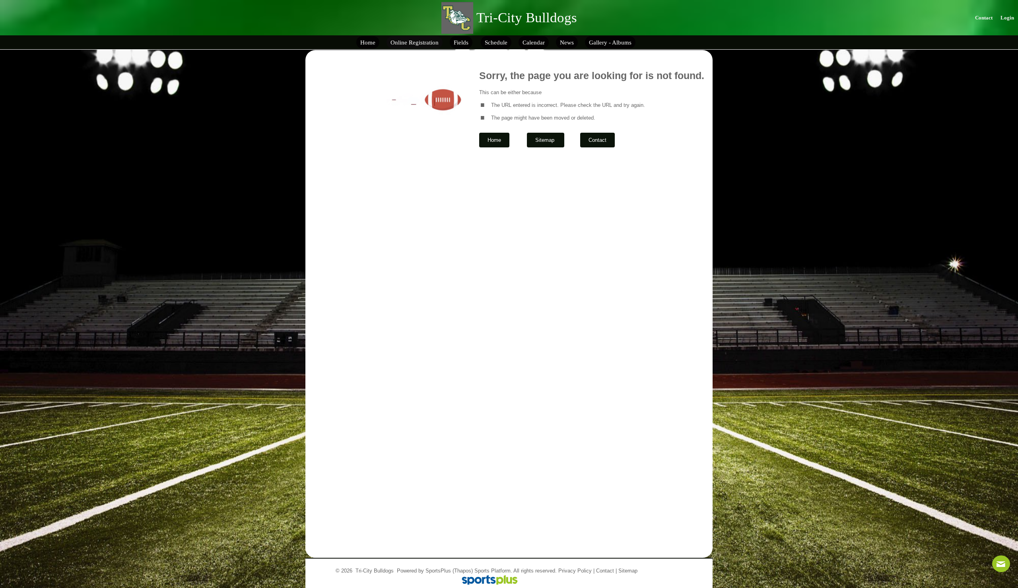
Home (494, 140)
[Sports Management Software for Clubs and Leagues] (487, 581)
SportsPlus (438, 571)
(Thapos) (463, 571)
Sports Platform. (493, 571)
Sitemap (627, 571)
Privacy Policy (575, 571)
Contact (605, 571)
